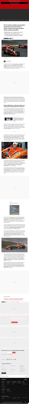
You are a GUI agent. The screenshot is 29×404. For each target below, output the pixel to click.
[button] (8, 61)
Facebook (9, 38)
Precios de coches (13, 369)
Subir (25, 379)
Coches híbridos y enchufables (22, 366)
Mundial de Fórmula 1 (22, 371)
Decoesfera (3, 391)
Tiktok (15, 359)
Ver (14, 322)
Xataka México (3, 397)
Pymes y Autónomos (9, 391)
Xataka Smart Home (4, 386)
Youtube (7, 359)
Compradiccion (3, 392)
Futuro (11, 371)
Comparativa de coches (23, 369)
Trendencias (3, 390)
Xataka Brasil (3, 398)
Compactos (3, 368)
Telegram (11, 359)
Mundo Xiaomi (3, 387)
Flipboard (11, 38)
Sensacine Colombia (14, 398)
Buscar (26, 376)
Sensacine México (14, 397)
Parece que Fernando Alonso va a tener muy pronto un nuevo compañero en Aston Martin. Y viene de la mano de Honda (18, 119)
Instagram (9, 359)
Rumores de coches (4, 369)
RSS (12, 359)
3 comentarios (6, 38)
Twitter (10, 38)
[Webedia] (3, 379)
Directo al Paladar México (19, 397)
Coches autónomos (4, 371)
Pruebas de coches (22, 368)
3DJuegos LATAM (9, 397)
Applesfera (3, 385)
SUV (11, 368)
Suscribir (14, 352)
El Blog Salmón (8, 390)
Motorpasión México (25, 397)
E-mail (12, 38)
